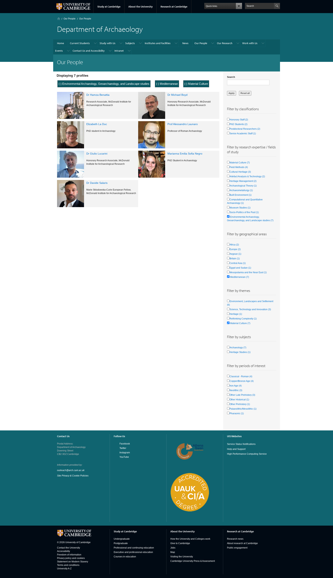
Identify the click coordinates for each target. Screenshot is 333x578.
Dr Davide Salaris (97, 182)
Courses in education (125, 556)
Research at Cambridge (174, 6)
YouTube (124, 457)
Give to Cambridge (180, 543)
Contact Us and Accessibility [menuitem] (89, 50)
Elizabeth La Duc (96, 124)
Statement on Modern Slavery (72, 561)
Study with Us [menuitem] (107, 43)
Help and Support (236, 449)
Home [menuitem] (60, 43)
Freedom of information (69, 554)
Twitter (122, 448)
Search (231, 77)
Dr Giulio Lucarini (96, 153)
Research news (235, 539)
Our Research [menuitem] (224, 43)
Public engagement (237, 547)
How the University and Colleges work (190, 539)
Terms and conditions (68, 565)
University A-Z (64, 568)
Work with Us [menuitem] (249, 43)
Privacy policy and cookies (71, 558)
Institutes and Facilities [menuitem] (158, 43)
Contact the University (68, 547)
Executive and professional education (133, 552)
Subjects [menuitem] (130, 43)
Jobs (172, 547)
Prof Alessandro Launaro (182, 124)
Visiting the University (181, 556)
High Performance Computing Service (247, 454)
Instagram (124, 452)
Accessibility (63, 551)
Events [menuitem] (59, 50)
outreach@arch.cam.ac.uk (70, 470)
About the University (140, 6)
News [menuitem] (185, 43)
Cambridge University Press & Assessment (192, 561)
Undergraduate (122, 539)
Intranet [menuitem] (119, 50)
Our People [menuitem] (200, 43)
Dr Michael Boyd (177, 94)
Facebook (124, 443)
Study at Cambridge (108, 6)
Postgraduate (121, 543)
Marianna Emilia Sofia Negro (184, 153)
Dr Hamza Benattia (97, 94)
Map (172, 552)
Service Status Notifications (241, 444)
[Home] (58, 18)
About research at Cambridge (242, 543)
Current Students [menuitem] (80, 43)
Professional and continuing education (134, 547)
